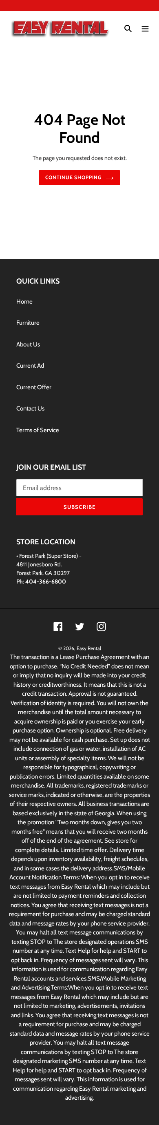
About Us (28, 344)
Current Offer (33, 387)
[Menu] (145, 28)
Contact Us (30, 408)
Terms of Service (37, 430)
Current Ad (30, 365)
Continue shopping (73, 177)
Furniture (28, 322)
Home (24, 301)
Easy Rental (89, 648)
